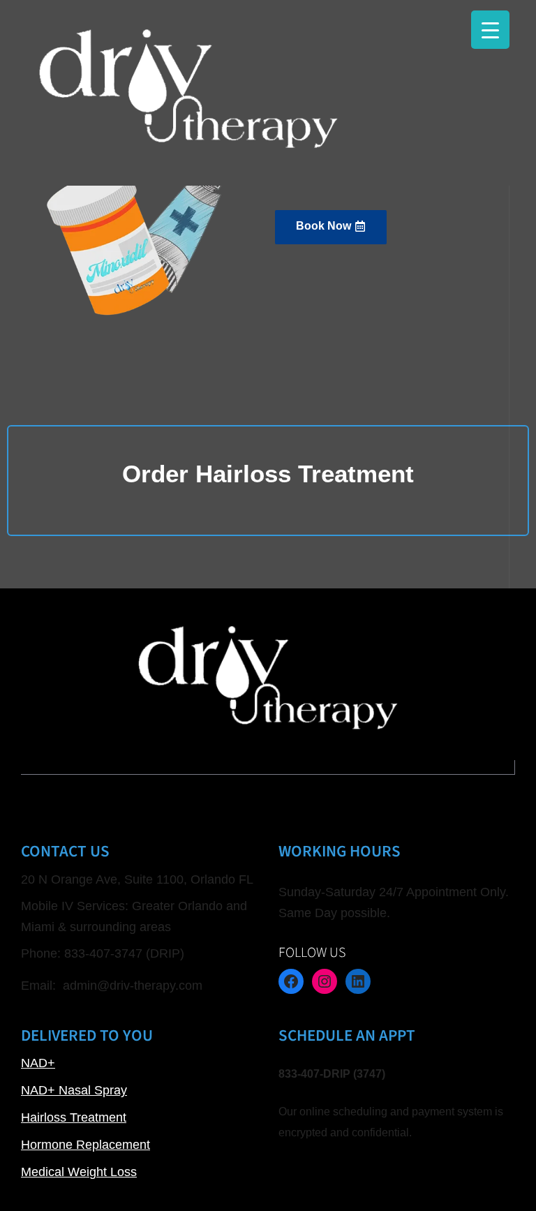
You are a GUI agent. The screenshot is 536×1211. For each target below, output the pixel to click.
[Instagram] (324, 981)
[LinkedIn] (358, 981)
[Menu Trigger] (490, 29)
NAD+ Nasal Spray (74, 1090)
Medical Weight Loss (79, 1172)
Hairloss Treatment (73, 1117)
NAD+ (38, 1063)
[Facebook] (291, 981)
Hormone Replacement (85, 1145)
